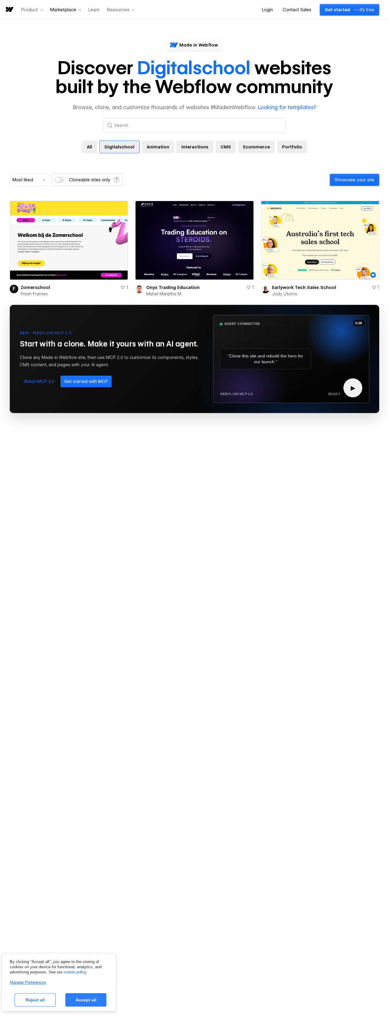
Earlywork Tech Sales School (304, 287)
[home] (9, 10)
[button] (32, 9)
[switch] (59, 180)
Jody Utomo (285, 293)
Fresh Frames (34, 293)
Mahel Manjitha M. (164, 293)
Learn (94, 9)
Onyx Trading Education (173, 287)
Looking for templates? (287, 107)
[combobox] (29, 179)
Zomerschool (35, 287)
